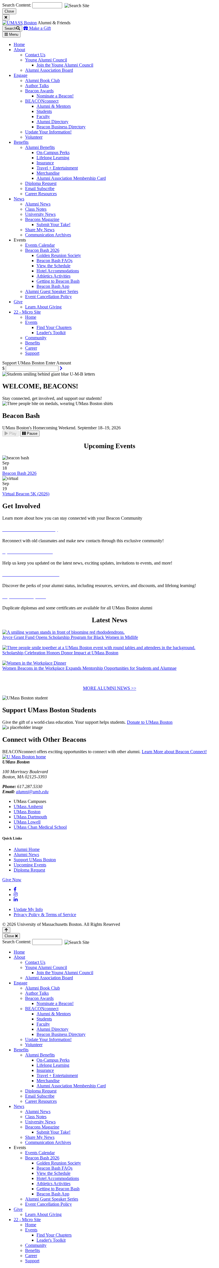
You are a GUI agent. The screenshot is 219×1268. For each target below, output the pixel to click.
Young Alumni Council (46, 59)
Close (9, 11)
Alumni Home (27, 849)
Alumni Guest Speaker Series (51, 291)
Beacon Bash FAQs (54, 260)
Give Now (11, 879)
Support (32, 353)
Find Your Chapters (54, 327)
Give (18, 1209)
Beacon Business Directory (61, 126)
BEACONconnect (41, 101)
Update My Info (28, 909)
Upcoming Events (30, 864)
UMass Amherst (28, 806)
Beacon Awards (39, 90)
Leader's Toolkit (51, 332)
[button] (61, 368)
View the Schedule (53, 265)
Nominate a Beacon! (55, 95)
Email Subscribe (39, 188)
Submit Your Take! (53, 224)
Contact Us (35, 54)
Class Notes (35, 209)
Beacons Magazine (42, 219)
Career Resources (41, 193)
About (19, 957)
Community (35, 337)
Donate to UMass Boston (150, 722)
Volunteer (33, 137)
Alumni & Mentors (53, 106)
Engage (20, 982)
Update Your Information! (48, 131)
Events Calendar (40, 245)
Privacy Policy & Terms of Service (45, 914)
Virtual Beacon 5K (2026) (25, 493)
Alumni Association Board (49, 70)
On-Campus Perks (53, 152)
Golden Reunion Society (58, 255)
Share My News (39, 229)
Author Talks (37, 85)
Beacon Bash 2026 (42, 250)
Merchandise (48, 173)
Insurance (45, 162)
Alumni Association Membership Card (71, 178)
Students (44, 111)
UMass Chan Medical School (40, 827)
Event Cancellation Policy (48, 296)
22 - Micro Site (27, 1219)
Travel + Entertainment (57, 168)
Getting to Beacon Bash (58, 281)
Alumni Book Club (42, 80)
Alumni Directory (52, 121)
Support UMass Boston (35, 859)
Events (31, 322)
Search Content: (17, 5)
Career (31, 348)
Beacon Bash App (52, 286)
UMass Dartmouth (30, 816)
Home (30, 317)
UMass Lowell (27, 822)
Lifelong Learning (52, 157)
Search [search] (10, 28)
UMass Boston (27, 811)
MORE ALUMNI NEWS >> (109, 688)
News (19, 1106)
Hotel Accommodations (57, 270)
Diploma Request (40, 183)
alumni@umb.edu (32, 791)
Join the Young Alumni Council (64, 65)
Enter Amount (58, 362)
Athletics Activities (53, 276)
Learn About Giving (43, 306)
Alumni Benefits (40, 147)
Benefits (32, 342)
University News (40, 214)
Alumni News (37, 204)
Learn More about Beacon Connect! (174, 751)
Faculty (43, 116)
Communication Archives (48, 234)
